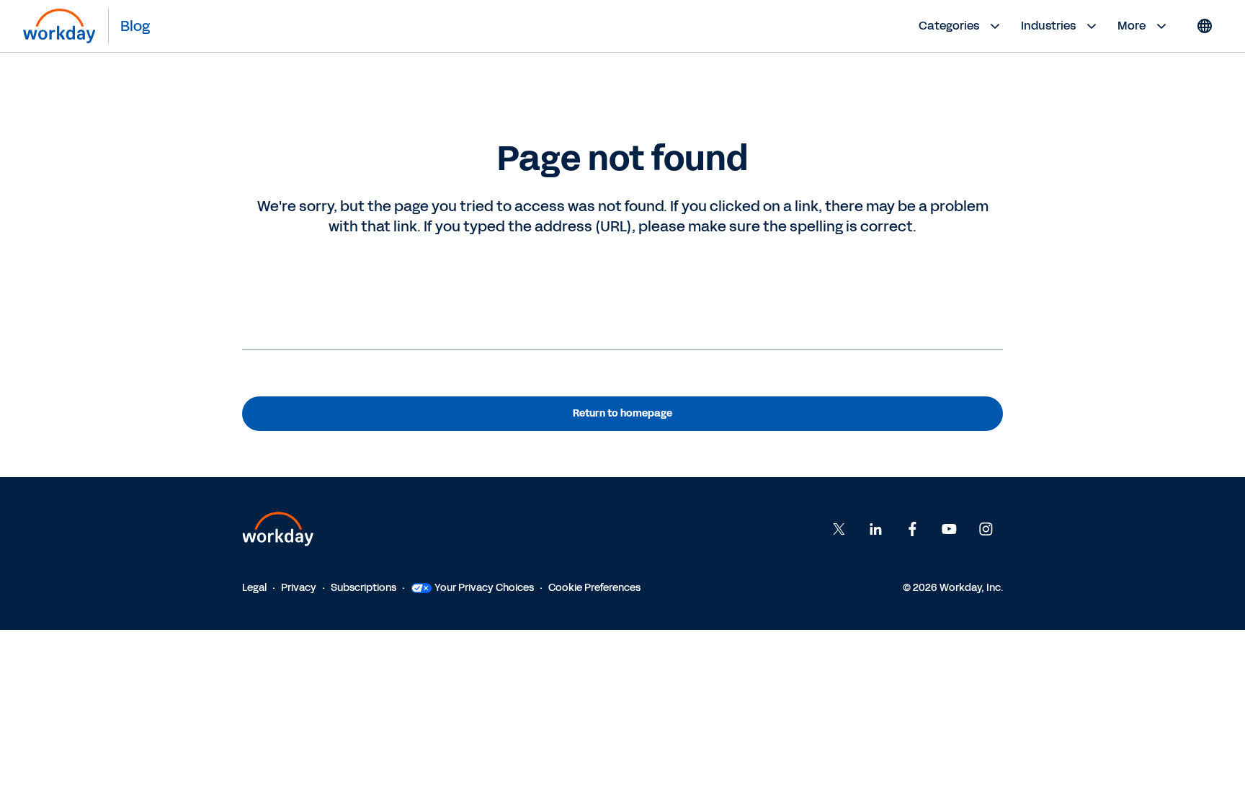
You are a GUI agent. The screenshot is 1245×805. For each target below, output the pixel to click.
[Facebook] (912, 529)
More (1131, 25)
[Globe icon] (1204, 26)
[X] (838, 529)
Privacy (298, 588)
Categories (949, 25)
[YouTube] (949, 529)
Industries (1048, 25)
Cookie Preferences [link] (594, 588)
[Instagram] (985, 529)
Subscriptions (363, 588)
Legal (254, 588)
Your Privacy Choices (484, 588)
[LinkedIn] (875, 529)
